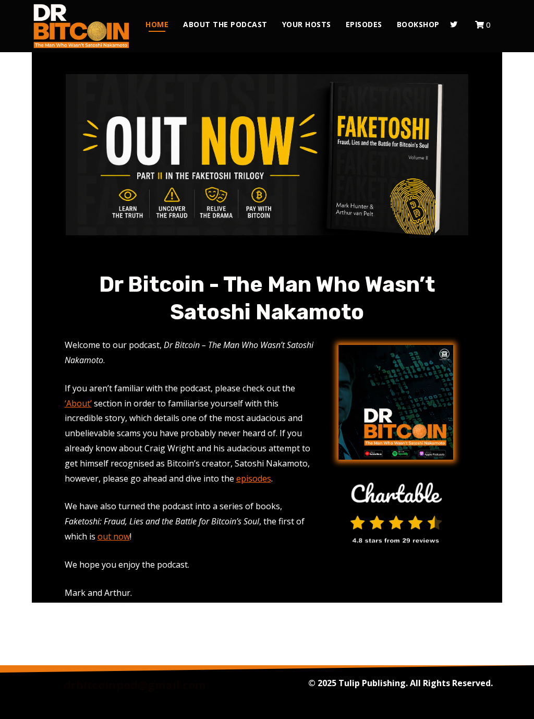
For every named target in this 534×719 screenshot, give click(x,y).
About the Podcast (225, 24)
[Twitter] (453, 24)
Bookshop (418, 24)
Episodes (364, 24)
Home (156, 24)
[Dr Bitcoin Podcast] (81, 26)
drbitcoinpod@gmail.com (135, 685)
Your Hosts (306, 24)
